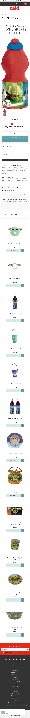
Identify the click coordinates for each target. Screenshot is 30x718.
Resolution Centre (15, 672)
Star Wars (14, 17)
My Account (18, 3)
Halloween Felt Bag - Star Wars (15, 488)
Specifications (16, 187)
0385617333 (16, 700)
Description (6, 187)
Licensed (8, 17)
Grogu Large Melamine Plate (15, 453)
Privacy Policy (24, 652)
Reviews (4, 190)
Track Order (15, 670)
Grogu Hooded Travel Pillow (15, 243)
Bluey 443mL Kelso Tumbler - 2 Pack (13, 712)
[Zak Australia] (15, 8)
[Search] (27, 14)
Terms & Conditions (16, 652)
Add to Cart (15, 137)
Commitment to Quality (15, 681)
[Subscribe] (27, 649)
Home (2, 17)
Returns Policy (15, 693)
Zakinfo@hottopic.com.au (16, 702)
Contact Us (15, 679)
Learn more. (4, 129)
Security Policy (15, 695)
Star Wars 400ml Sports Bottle (10, 19)
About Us (15, 677)
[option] (15, 73)
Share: (22, 21)
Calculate (15, 160)
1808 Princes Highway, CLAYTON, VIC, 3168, (16, 705)
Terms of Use (15, 689)
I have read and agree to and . (16, 652)
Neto (20, 715)
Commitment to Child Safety (15, 684)
